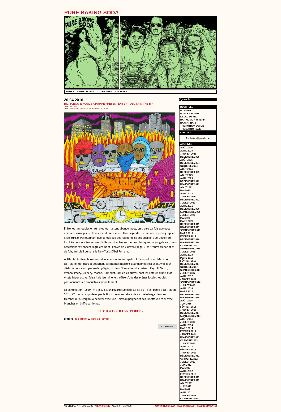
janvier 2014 (188, 334)
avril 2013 (186, 346)
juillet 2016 (187, 285)
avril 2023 (186, 178)
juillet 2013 (187, 343)
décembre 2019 (190, 224)
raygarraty (188, 122)
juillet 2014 (187, 322)
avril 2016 (186, 288)
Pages (70, 91)
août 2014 (186, 319)
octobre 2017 (189, 267)
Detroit (83, 108)
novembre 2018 (190, 242)
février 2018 (188, 261)
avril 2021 (186, 205)
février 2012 (188, 374)
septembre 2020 (190, 212)
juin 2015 (186, 303)
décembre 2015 (190, 294)
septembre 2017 (190, 270)
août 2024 (186, 169)
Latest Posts (85, 91)
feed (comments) (207, 406)
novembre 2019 (190, 227)
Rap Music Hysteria (192, 119)
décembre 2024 (190, 163)
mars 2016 (186, 291)
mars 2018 (186, 257)
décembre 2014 (190, 313)
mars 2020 (186, 221)
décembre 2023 (190, 172)
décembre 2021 (190, 199)
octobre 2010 (189, 398)
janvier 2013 (188, 352)
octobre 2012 (189, 358)
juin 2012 (186, 365)
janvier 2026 (188, 153)
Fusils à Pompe (100, 319)
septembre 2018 (190, 248)
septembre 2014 (190, 316)
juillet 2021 (187, 202)
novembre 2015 (190, 297)
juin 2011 (185, 386)
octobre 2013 (189, 340)
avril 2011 (186, 392)
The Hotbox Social (192, 126)
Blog (75, 106)
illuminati (104, 108)
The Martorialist (191, 129)
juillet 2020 (187, 215)
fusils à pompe (93, 108)
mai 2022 (185, 190)
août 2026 (186, 147)
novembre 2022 (190, 184)
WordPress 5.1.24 (165, 406)
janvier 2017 (188, 279)
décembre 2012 (190, 355)
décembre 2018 (190, 239)
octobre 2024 (189, 166)
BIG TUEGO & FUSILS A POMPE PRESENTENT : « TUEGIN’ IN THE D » (108, 103)
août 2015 (186, 300)
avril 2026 (186, 150)
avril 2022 (186, 193)
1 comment (167, 326)
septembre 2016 (190, 282)
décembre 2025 (190, 157)
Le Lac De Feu (188, 116)
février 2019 (188, 236)
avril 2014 (186, 325)
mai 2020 (185, 218)
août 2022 (186, 187)
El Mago (185, 110)
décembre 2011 (189, 377)
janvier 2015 (188, 310)
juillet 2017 (187, 273)
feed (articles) (186, 406)
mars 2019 (186, 233)
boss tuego (74, 108)
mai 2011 (185, 389)
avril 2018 (186, 254)
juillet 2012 (187, 362)
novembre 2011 (189, 380)
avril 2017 (186, 276)
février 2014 (188, 331)
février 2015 (188, 306)
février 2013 (188, 349)
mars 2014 (186, 328)
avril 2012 (186, 371)
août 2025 (186, 160)
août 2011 (186, 383)
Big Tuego (81, 319)
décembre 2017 (190, 264)
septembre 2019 (190, 230)
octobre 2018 (189, 245)
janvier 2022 (188, 196)
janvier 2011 (188, 395)
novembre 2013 (190, 337)
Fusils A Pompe (189, 113)
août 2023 (186, 175)
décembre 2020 (190, 209)
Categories (104, 91)
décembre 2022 (190, 181)
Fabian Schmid (102, 406)
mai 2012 (185, 368)
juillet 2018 (187, 251)
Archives (121, 91)
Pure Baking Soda (91, 12)
